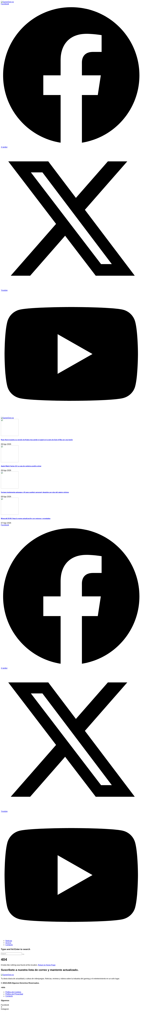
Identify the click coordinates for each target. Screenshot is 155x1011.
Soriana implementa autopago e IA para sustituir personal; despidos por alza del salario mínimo (35, 492)
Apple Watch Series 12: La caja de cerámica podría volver (21, 466)
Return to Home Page (46, 965)
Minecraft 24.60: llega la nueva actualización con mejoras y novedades (25, 518)
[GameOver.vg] (7, 2)
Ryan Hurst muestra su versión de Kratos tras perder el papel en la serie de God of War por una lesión (37, 440)
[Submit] (23, 954)
